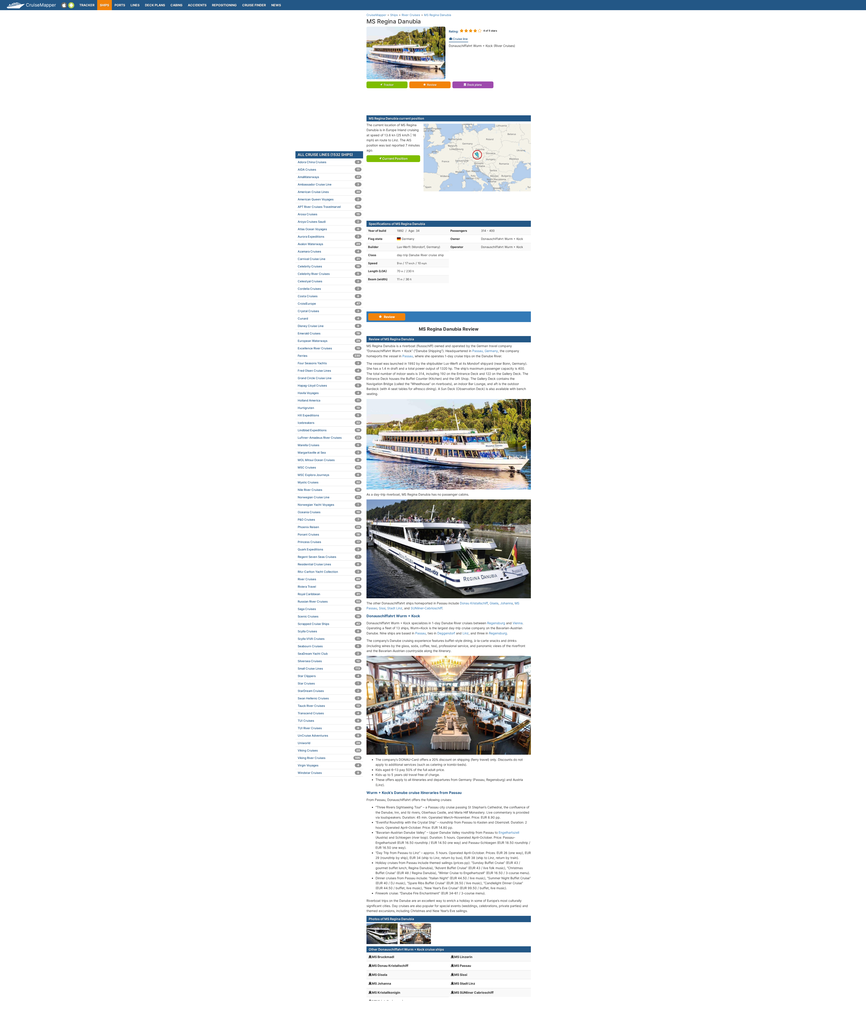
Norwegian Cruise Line (329, 497)
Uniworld (329, 743)
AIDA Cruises (328, 169)
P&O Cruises (328, 519)
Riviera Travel (329, 586)
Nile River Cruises (329, 490)
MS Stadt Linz (464, 983)
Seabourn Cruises (328, 646)
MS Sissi (460, 975)
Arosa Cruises (329, 214)
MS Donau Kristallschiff (390, 966)
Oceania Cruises (329, 512)
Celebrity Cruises (329, 266)
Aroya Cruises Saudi (328, 221)
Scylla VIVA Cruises (328, 638)
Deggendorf (446, 633)
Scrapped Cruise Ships (329, 624)
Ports (120, 5)
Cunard (328, 318)
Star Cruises (328, 683)
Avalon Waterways (329, 244)
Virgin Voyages (328, 765)
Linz (466, 633)
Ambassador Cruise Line (328, 184)
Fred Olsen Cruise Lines (328, 370)
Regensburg (496, 623)
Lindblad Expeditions (329, 430)
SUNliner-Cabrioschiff (426, 608)
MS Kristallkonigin (386, 992)
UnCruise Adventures (328, 735)
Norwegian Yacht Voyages (328, 504)
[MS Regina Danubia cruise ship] (405, 53)
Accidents (197, 5)
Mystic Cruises (329, 482)
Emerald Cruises (329, 333)
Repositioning (224, 5)
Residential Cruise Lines (328, 564)
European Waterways (329, 341)
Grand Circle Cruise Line (328, 378)
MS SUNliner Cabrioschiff (473, 992)
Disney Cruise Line (328, 326)
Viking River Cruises (329, 758)
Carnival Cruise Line (329, 259)
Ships (104, 5)
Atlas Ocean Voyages (328, 229)
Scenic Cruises (329, 616)
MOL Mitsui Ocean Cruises (328, 460)
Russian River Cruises (329, 601)
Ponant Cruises (329, 534)
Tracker (86, 5)
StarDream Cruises (328, 691)
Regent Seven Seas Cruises (328, 557)
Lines (135, 5)
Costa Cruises (328, 296)
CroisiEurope (329, 303)
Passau (407, 356)
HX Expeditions (328, 415)
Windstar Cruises (328, 773)
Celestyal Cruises (328, 281)
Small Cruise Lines (329, 668)
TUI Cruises (328, 720)
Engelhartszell (509, 832)
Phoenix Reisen (329, 527)
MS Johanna (381, 983)
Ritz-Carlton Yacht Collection (328, 571)
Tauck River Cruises (329, 706)
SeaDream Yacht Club (328, 653)
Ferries (329, 355)
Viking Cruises (329, 750)
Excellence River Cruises (329, 348)
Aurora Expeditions (328, 236)
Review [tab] (388, 317)
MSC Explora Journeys (328, 475)
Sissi (382, 608)
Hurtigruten (329, 408)
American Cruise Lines (329, 192)
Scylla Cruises (328, 631)
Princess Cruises (329, 542)
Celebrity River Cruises (328, 274)
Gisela (494, 603)
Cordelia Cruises (328, 288)
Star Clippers (328, 676)
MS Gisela (379, 975)
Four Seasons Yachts (328, 363)
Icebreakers (329, 423)
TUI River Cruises (328, 728)
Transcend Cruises (328, 713)
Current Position (395, 158)
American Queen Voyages (328, 199)
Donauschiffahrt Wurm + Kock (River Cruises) (482, 46)
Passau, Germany (485, 351)
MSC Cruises (329, 467)
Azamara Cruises (328, 251)
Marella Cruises (328, 445)
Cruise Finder (254, 5)
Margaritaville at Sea (328, 452)
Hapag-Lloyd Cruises (328, 385)
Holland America (328, 400)
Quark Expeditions (328, 549)
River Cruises (329, 579)
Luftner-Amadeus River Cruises (329, 437)
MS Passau (462, 966)
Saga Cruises (328, 609)
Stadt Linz (394, 608)
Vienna (518, 623)
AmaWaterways (329, 177)
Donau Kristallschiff (474, 603)
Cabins (176, 5)
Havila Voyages (328, 393)
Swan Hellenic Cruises (328, 698)
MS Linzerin (463, 957)
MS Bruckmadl (383, 957)
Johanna (506, 603)
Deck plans (155, 5)
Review (432, 84)
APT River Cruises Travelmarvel (329, 207)
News (276, 5)
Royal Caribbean (329, 594)
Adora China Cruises (328, 162)
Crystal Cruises (328, 311)
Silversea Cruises (329, 661)
